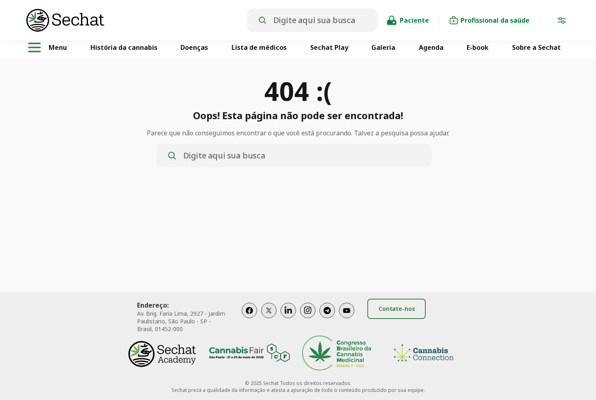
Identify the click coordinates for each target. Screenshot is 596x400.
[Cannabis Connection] (423, 354)
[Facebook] (249, 319)
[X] (269, 319)
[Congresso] (336, 354)
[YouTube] (346, 319)
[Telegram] (327, 319)
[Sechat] (136, 20)
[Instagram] (307, 319)
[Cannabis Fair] (249, 354)
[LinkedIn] (288, 319)
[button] (561, 22)
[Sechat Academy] (162, 354)
